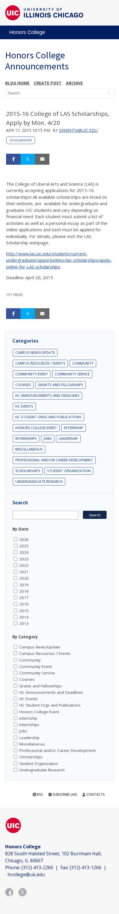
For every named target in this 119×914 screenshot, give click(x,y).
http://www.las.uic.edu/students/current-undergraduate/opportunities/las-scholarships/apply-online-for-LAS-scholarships (59, 260)
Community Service (72, 374)
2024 (24, 552)
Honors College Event (36, 427)
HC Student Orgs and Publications (48, 417)
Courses (23, 384)
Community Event (31, 374)
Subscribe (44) (64, 794)
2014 (24, 617)
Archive (74, 83)
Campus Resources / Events (40, 363)
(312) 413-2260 (37, 867)
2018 (24, 591)
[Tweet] (28, 159)
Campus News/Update (35, 352)
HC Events (24, 406)
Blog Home (17, 83)
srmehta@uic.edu (78, 130)
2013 (24, 623)
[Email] (42, 159)
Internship (73, 427)
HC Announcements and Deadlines (47, 395)
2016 (24, 604)
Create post (48, 83)
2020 (24, 578)
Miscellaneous (29, 449)
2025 (24, 546)
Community (83, 363)
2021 (24, 571)
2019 (24, 584)
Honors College (27, 32)
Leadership (68, 438)
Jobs (48, 438)
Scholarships (21, 140)
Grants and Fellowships (60, 384)
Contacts (95, 794)
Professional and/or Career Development (54, 460)
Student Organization (69, 470)
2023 (24, 559)
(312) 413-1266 (85, 867)
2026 (24, 539)
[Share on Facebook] (13, 159)
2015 (24, 610)
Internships (26, 438)
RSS (39, 794)
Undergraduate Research (39, 481)
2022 (24, 565)
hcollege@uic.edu (26, 874)
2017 (24, 597)
